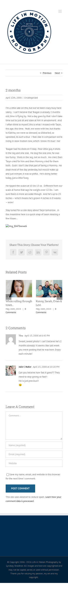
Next (57, 73)
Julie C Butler (25, 366)
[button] (8, 297)
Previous (47, 73)
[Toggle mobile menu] (60, 11)
